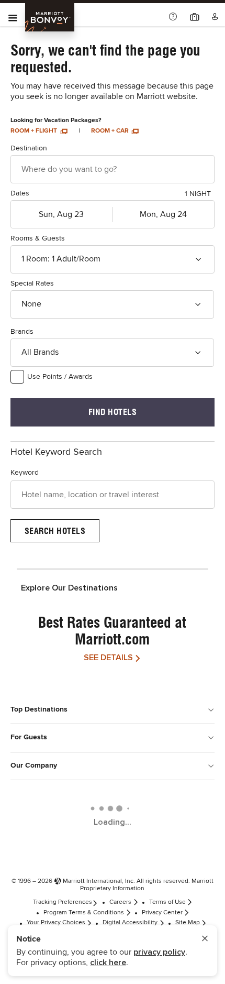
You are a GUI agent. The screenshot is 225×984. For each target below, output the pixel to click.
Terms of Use (167, 902)
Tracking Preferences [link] (62, 902)
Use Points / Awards (60, 376)
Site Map (187, 923)
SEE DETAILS (108, 657)
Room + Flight (34, 131)
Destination (28, 148)
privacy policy (159, 952)
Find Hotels (112, 412)
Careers (120, 902)
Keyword (24, 472)
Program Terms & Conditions (83, 913)
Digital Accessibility (130, 923)
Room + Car (110, 131)
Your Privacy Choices (56, 923)
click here (108, 962)
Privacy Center (162, 913)
